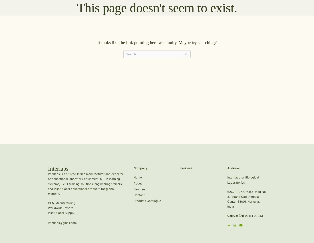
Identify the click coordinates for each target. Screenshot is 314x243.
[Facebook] (229, 225)
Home (138, 177)
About (138, 183)
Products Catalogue (147, 201)
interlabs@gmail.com (62, 223)
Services (139, 189)
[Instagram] (235, 225)
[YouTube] (241, 225)
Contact (139, 195)
